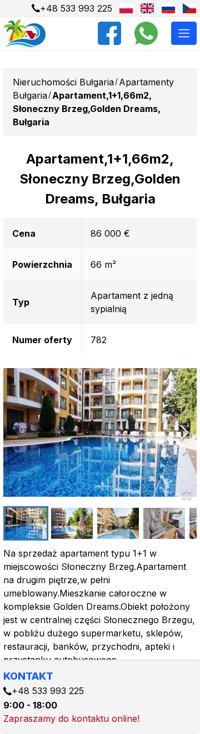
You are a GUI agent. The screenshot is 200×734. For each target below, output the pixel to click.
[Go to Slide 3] (118, 523)
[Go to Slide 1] (25, 523)
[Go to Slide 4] (164, 523)
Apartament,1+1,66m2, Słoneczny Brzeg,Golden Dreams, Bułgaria (87, 109)
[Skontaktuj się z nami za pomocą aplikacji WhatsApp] (146, 33)
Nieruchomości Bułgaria (63, 82)
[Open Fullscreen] (187, 494)
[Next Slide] (184, 432)
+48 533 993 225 (76, 8)
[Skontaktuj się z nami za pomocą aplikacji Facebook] (109, 33)
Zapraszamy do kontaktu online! (71, 718)
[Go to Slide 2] (71, 523)
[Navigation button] (184, 33)
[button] (100, 432)
